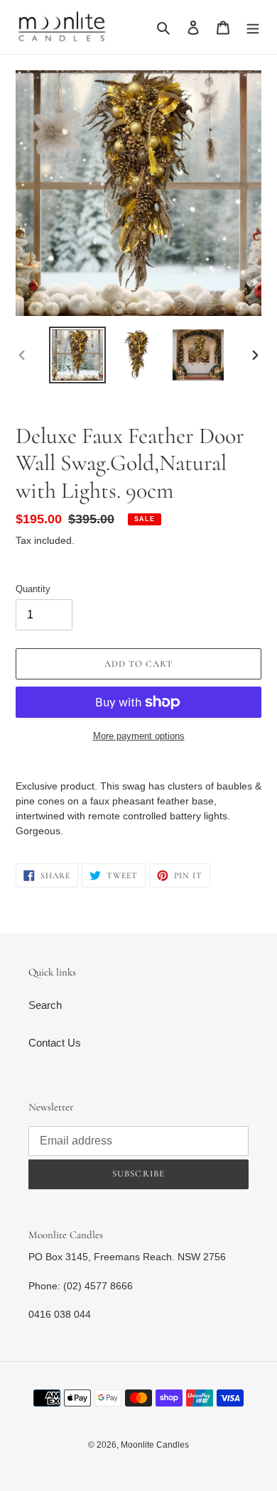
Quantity (33, 589)
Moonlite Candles (155, 1445)
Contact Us (54, 1043)
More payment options (139, 736)
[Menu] (253, 27)
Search (45, 1005)
